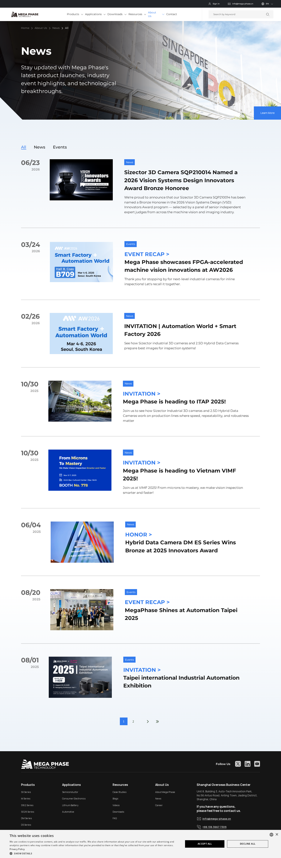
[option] (140, 70)
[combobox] (271, 835)
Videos (116, 805)
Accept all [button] (205, 843)
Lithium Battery (70, 805)
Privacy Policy (17, 849)
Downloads (115, 14)
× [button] (276, 834)
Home (25, 27)
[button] (94, 853)
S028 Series (27, 811)
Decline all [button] (247, 843)
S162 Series (27, 805)
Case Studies (119, 792)
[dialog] (140, 844)
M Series (25, 798)
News (56, 27)
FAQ (115, 818)
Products (73, 14)
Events (60, 147)
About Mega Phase (165, 792)
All (66, 27)
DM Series (26, 818)
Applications (93, 14)
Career (159, 805)
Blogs (115, 798)
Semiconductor (70, 792)
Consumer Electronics (73, 798)
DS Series (26, 824)
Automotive (68, 811)
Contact (171, 14)
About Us (152, 14)
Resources (135, 14)
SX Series (26, 792)
